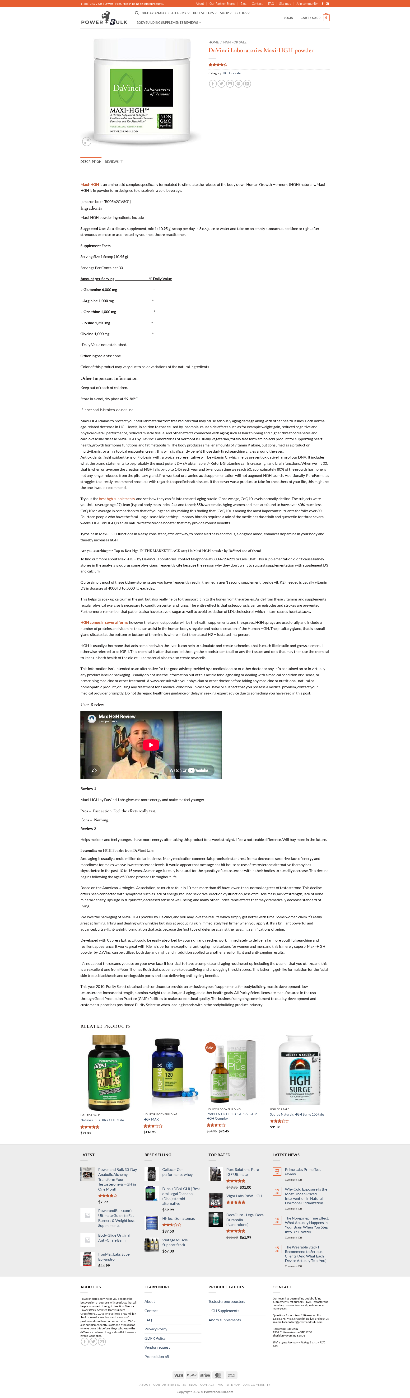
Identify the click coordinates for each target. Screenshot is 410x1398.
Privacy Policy (155, 1329)
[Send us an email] (327, 3)
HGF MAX (151, 1119)
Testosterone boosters (227, 1301)
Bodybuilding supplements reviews (167, 22)
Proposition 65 (156, 1356)
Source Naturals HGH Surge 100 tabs (297, 1114)
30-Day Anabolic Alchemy (164, 13)
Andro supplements (225, 1320)
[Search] (137, 13)
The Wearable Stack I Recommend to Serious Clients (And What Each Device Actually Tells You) (305, 1254)
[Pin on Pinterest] (238, 84)
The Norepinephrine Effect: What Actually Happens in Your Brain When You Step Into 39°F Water (307, 1225)
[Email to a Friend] (230, 84)
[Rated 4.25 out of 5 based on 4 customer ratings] (269, 64)
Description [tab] (91, 162)
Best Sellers (203, 13)
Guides (241, 13)
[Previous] (80, 1089)
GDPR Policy (155, 1338)
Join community (307, 3)
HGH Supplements (224, 1310)
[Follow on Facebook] (322, 3)
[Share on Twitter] (221, 84)
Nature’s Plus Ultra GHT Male (102, 1120)
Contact (257, 3)
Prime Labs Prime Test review (303, 1171)
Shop (224, 13)
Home (214, 42)
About (200, 3)
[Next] (328, 1089)
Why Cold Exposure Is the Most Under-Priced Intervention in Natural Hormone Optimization (306, 1196)
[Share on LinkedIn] (247, 84)
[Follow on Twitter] (93, 1342)
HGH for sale (235, 42)
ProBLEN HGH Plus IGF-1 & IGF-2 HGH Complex (232, 1116)
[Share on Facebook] (213, 84)
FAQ (271, 3)
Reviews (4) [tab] (114, 162)
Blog (244, 3)
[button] (288, 18)
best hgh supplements (117, 498)
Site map (285, 3)
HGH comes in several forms (104, 622)
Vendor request (157, 1347)
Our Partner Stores (222, 3)
